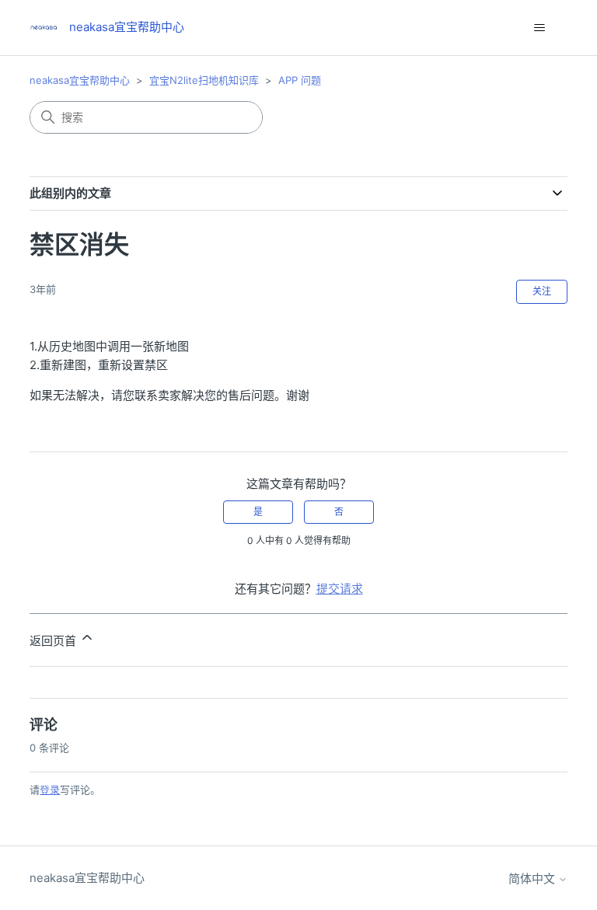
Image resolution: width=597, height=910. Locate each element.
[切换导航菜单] (539, 28)
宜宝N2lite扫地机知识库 (204, 80)
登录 (50, 789)
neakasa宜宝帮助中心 (80, 80)
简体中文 (533, 878)
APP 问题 (299, 80)
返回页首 (54, 640)
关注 (541, 291)
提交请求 (339, 588)
